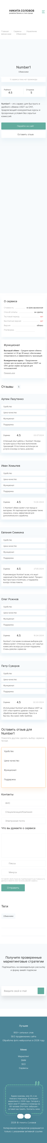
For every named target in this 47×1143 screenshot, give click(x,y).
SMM (23, 1060)
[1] (5, 755)
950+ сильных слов (23, 1032)
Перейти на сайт (25, 126)
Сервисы (17, 31)
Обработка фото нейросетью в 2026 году (23, 1040)
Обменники (21, 34)
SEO (23, 1064)
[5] (23, 755)
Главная (5, 31)
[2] (10, 755)
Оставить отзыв (25, 134)
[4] (18, 755)
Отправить (13, 887)
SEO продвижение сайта (23, 1036)
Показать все (9, 373)
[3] (14, 755)
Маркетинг (23, 1056)
